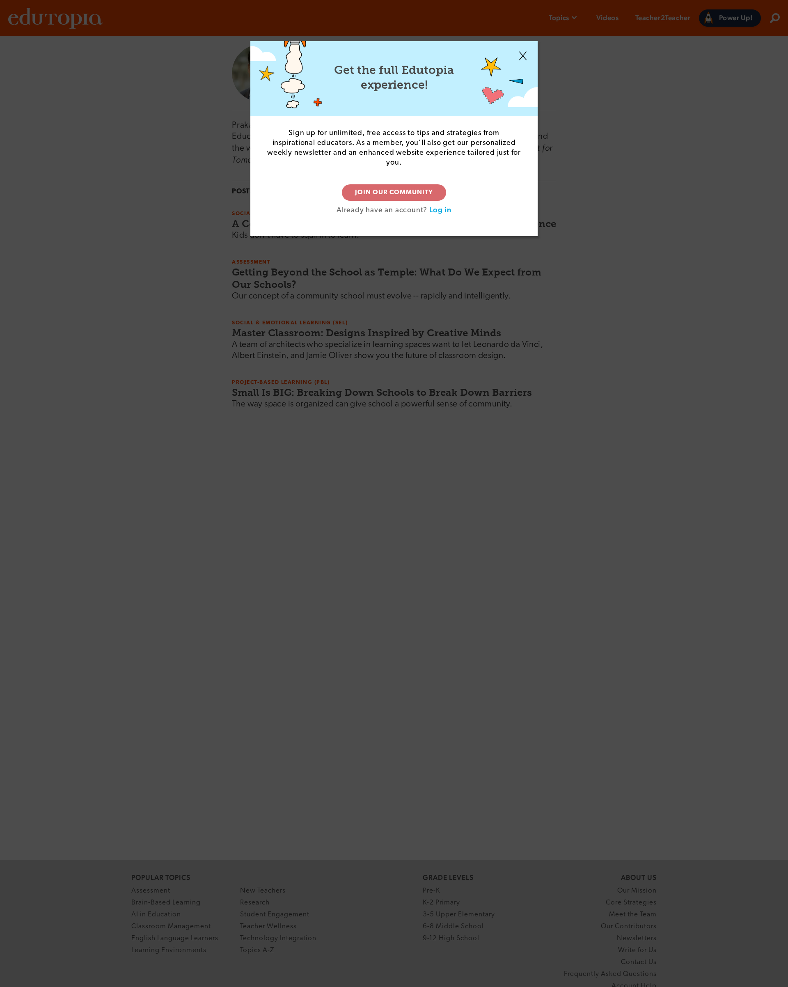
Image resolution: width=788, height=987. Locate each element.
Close (523, 56)
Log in (440, 209)
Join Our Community (394, 192)
